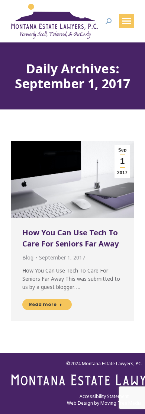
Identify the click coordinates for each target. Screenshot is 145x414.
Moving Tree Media (121, 403)
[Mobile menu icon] (126, 21)
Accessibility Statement (104, 396)
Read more (43, 304)
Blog (27, 257)
